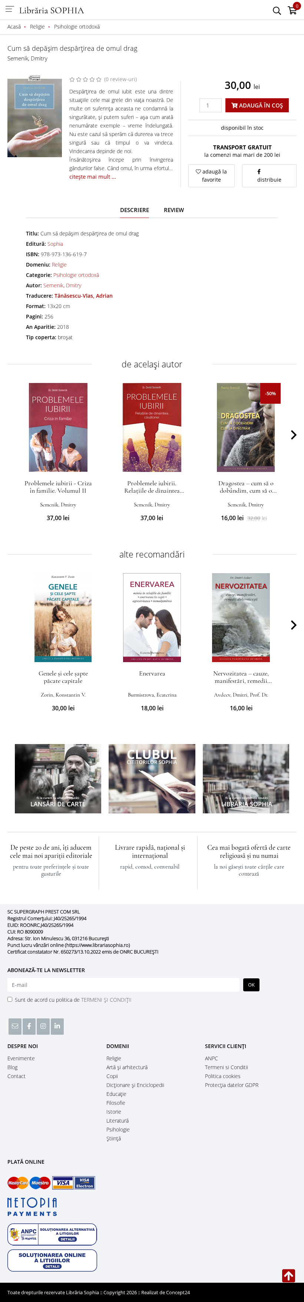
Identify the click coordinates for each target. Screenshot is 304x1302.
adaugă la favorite (214, 175)
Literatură (117, 1120)
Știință (113, 1138)
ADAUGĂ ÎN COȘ (260, 105)
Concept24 (178, 1292)
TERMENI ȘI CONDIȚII (106, 999)
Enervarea (152, 673)
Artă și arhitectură (127, 1067)
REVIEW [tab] (174, 210)
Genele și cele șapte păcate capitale (63, 677)
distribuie (269, 179)
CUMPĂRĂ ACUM (58, 463)
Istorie (113, 1111)
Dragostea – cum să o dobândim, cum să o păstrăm (246, 490)
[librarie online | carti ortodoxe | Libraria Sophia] (52, 10)
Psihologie (118, 1129)
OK (251, 984)
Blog (12, 1067)
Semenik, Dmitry (27, 58)
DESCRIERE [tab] (134, 210)
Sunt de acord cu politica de (73, 1000)
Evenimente (21, 1058)
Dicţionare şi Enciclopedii (135, 1084)
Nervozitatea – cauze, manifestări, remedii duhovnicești (241, 680)
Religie (59, 264)
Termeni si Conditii (226, 1067)
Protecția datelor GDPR (231, 1084)
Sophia (55, 243)
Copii (112, 1076)
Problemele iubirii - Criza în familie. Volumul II (58, 487)
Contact (16, 1076)
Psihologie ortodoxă (76, 274)
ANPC (211, 1058)
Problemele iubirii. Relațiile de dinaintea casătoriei (152, 490)
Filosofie (115, 1102)
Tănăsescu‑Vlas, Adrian (83, 295)
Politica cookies (223, 1076)
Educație (116, 1093)
